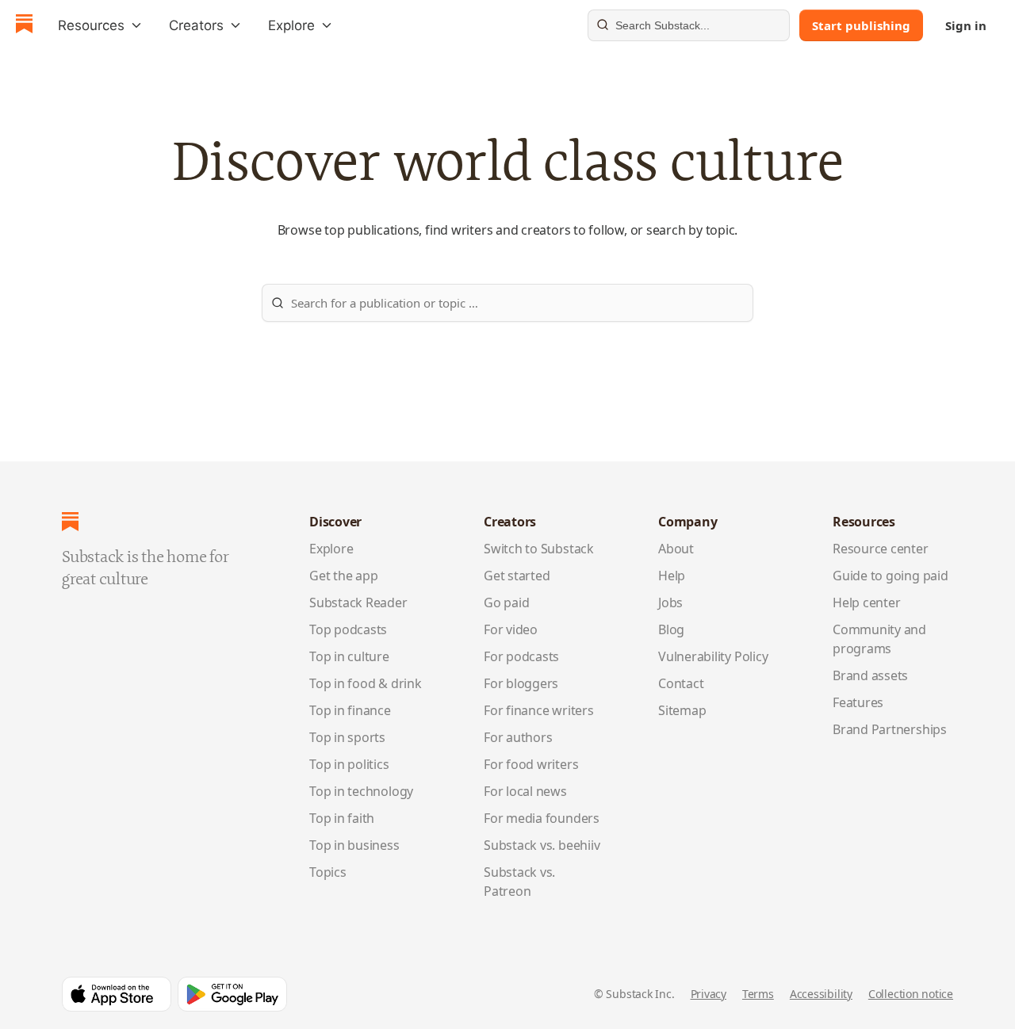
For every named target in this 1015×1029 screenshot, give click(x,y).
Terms (758, 993)
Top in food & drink (365, 683)
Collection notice (910, 993)
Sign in (965, 25)
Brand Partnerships (890, 729)
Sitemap (682, 710)
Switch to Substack (539, 548)
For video (511, 629)
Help (671, 575)
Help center (867, 602)
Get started (517, 575)
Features (858, 702)
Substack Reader (358, 602)
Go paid (506, 602)
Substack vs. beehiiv (541, 845)
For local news (525, 791)
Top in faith (341, 818)
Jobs (670, 602)
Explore (331, 548)
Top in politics (349, 764)
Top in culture (349, 656)
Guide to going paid (890, 575)
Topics (328, 872)
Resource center (881, 548)
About (676, 548)
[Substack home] (24, 25)
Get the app (343, 575)
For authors (518, 737)
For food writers (531, 764)
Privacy (708, 993)
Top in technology (361, 791)
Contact (680, 683)
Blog (671, 629)
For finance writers (539, 710)
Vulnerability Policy (713, 656)
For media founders (541, 818)
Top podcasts (348, 629)
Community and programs (879, 639)
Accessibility (821, 993)
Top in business (354, 845)
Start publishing (861, 25)
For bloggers (521, 683)
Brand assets (870, 675)
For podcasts (521, 656)
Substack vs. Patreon (519, 881)
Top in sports (347, 737)
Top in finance (350, 710)
